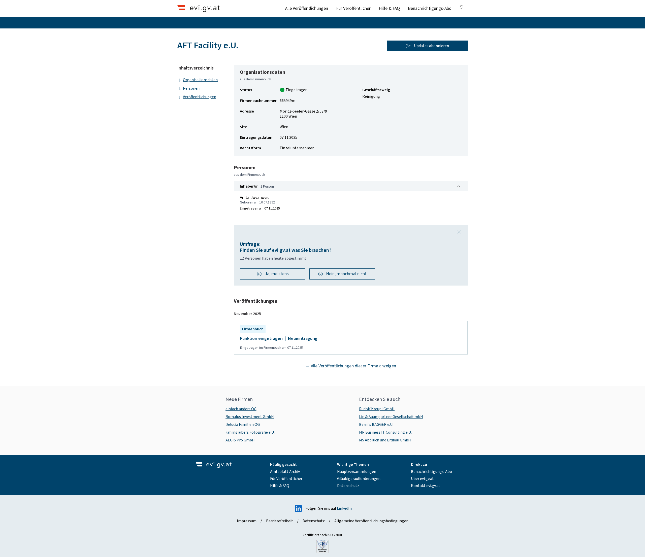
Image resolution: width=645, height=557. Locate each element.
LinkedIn (344, 508)
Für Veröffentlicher (353, 8)
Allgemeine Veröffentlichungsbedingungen (371, 521)
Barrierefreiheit (279, 521)
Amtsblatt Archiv (285, 471)
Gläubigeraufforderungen (358, 478)
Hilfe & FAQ (389, 8)
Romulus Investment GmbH (249, 417)
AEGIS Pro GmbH (240, 440)
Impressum (246, 521)
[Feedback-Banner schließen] (459, 231)
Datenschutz (348, 486)
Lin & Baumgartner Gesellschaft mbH (391, 417)
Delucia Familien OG (242, 424)
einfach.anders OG (240, 409)
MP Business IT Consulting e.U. (385, 432)
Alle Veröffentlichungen (306, 8)
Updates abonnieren (431, 46)
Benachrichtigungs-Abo (430, 8)
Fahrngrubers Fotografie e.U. (250, 432)
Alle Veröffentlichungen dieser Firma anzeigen (353, 366)
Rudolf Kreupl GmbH (377, 409)
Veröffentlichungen (199, 97)
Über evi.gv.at (422, 478)
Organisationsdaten (200, 80)
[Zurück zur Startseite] (198, 8)
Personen (191, 88)
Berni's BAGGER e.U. (376, 424)
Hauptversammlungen (356, 471)
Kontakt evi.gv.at (425, 486)
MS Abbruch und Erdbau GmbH (385, 440)
